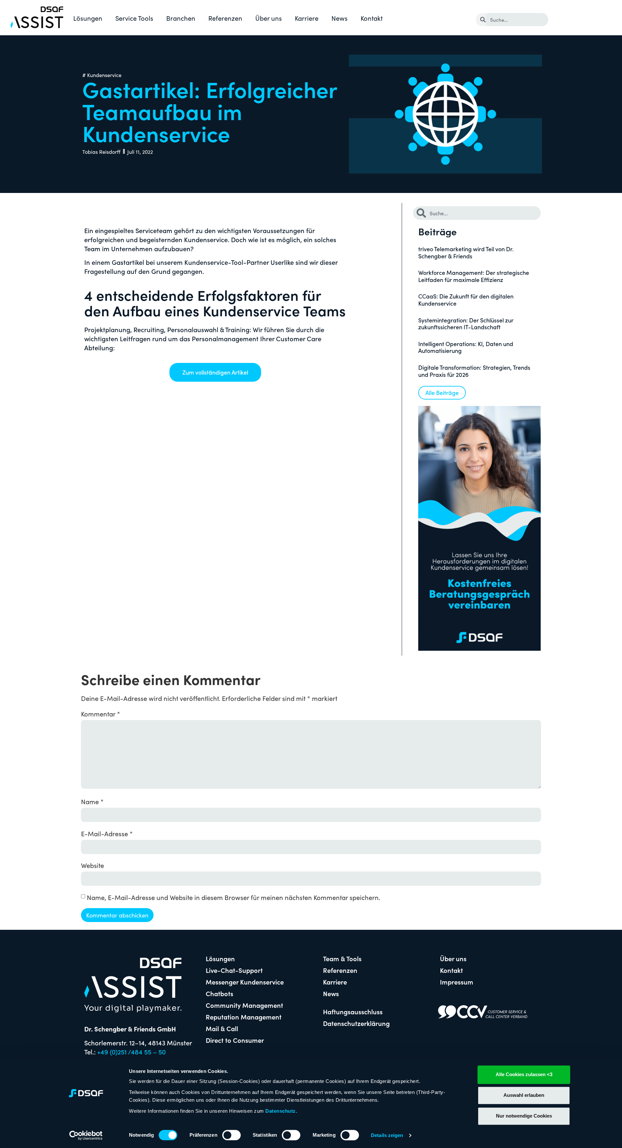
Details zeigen (387, 1135)
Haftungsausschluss (353, 1011)
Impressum (456, 981)
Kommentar (100, 713)
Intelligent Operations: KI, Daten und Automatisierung (465, 347)
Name (92, 801)
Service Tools (134, 17)
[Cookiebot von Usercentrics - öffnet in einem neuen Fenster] (86, 1135)
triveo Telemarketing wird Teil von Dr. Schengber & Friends (465, 252)
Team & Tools (342, 958)
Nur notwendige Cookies (524, 1116)
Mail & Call (222, 1028)
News (339, 17)
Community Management (244, 1004)
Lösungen (87, 17)
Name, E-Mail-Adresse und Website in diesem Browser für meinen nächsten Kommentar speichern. (233, 897)
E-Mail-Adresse (107, 833)
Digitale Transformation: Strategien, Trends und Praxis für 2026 (474, 370)
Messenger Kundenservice (245, 981)
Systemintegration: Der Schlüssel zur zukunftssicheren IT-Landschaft (465, 323)
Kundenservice (104, 74)
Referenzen (225, 17)
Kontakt (372, 17)
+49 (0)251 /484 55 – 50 (131, 1051)
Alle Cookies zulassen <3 (524, 1074)
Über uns (268, 17)
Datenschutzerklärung (356, 1023)
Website (92, 865)
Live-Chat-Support (234, 969)
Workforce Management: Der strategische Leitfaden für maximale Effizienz (473, 276)
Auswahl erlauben (523, 1095)
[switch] (231, 1135)
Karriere (306, 17)
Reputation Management (244, 1016)
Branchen (180, 17)
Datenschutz (280, 1111)
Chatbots (219, 993)
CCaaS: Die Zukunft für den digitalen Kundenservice (465, 299)
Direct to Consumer (235, 1039)
